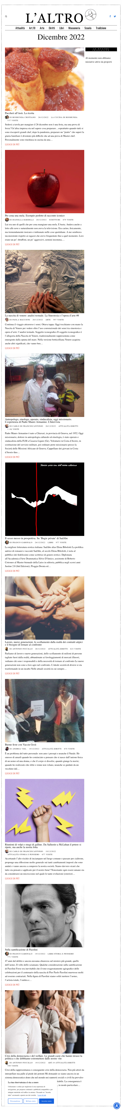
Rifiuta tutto (31, 1101)
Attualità (64, 426)
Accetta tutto (46, 1101)
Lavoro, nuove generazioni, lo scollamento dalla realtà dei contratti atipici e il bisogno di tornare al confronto (44, 643)
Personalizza (15, 1101)
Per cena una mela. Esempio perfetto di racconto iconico (35, 215)
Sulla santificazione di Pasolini (21, 949)
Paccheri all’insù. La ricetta (19, 113)
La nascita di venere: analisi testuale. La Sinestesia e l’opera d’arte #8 (42, 315)
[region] (31, 1092)
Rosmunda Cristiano (24, 117)
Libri (50, 542)
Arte (48, 319)
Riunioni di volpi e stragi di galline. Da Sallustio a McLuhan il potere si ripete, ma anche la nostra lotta (43, 845)
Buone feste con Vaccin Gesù (20, 744)
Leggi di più (42, 1095)
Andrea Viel (20, 748)
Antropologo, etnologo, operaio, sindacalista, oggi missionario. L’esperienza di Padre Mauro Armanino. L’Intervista (38, 420)
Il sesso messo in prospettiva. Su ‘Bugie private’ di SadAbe (36, 538)
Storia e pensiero (29, 854)
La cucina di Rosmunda (64, 117)
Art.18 (51, 1062)
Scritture (54, 219)
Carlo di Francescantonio (28, 426)
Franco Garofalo (23, 542)
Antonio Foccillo (23, 649)
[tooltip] (110, 16)
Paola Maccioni (21, 319)
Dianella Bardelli (23, 219)
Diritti (74, 426)
